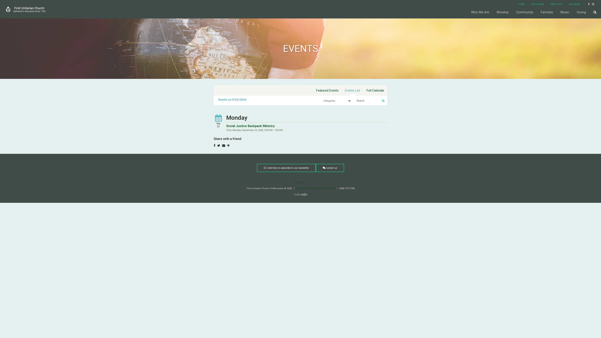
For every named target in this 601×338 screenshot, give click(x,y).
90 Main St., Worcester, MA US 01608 (315, 188)
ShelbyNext (300, 194)
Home (522, 4)
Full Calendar (375, 90)
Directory (556, 4)
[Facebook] (589, 4)
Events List (352, 90)
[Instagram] (593, 4)
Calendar (574, 4)
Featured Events (327, 90)
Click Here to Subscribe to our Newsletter (287, 167)
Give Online (537, 4)
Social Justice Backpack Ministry (250, 126)
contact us (331, 167)
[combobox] (336, 100)
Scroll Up (300, 182)
